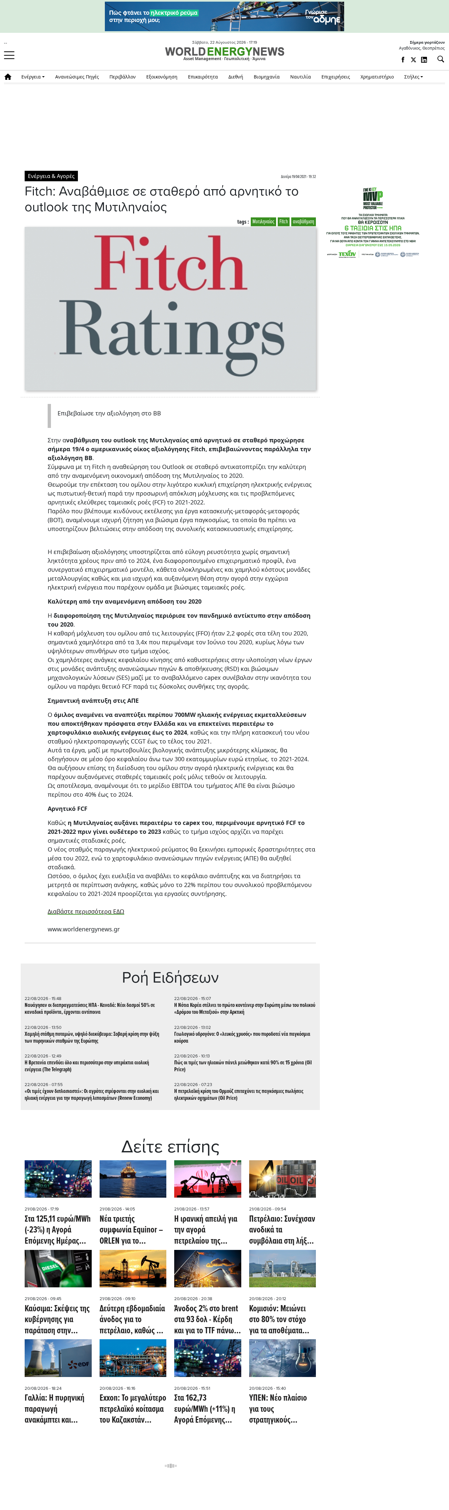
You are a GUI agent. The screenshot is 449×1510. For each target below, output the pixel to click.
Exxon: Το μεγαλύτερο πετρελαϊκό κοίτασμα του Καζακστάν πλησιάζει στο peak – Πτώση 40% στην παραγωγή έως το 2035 (133, 1409)
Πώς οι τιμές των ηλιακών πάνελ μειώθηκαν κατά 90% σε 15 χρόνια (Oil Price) (243, 1066)
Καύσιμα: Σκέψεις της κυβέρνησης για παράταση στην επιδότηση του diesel (57, 1320)
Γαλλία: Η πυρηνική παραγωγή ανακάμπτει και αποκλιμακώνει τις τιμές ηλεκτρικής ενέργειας (54, 1409)
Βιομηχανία (267, 77)
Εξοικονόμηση (161, 77)
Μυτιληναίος (263, 222)
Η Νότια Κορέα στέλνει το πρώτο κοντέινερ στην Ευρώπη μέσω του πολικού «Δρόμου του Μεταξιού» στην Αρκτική (244, 1009)
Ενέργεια (31, 77)
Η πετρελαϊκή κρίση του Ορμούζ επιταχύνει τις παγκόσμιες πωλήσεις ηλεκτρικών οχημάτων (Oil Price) (238, 1095)
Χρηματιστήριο (377, 77)
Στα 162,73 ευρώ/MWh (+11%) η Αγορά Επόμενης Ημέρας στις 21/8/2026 (204, 1409)
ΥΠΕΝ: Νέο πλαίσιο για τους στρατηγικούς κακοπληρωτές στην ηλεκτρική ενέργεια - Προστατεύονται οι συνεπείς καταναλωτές (280, 1409)
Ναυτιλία (300, 77)
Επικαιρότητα (203, 77)
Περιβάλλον (122, 77)
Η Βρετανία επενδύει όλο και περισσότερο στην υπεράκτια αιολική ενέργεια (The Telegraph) (87, 1066)
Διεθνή (235, 77)
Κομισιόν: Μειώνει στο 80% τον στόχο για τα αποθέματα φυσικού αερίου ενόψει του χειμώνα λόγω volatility (279, 1320)
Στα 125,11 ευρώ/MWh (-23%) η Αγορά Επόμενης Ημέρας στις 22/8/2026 (58, 1230)
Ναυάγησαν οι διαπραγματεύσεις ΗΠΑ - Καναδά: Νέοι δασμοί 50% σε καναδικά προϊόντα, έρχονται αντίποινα (90, 1009)
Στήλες (411, 77)
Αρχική (10, 77)
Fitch (283, 222)
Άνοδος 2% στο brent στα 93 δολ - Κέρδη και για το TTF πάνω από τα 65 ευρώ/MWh (207, 1320)
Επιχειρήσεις (335, 77)
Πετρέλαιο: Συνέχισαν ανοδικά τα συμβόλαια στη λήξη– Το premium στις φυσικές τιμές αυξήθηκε (282, 1230)
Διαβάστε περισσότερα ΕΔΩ (86, 911)
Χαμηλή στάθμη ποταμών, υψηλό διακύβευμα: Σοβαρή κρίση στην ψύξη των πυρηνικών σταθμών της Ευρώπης (92, 1038)
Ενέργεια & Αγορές (51, 176)
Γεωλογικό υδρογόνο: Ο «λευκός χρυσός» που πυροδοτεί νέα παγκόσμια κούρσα (242, 1038)
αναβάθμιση (303, 222)
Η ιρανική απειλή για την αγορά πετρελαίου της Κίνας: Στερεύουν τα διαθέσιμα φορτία (205, 1230)
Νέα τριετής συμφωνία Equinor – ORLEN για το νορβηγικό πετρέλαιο (132, 1230)
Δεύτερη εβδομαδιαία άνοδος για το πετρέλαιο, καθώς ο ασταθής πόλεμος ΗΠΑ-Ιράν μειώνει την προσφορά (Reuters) (133, 1320)
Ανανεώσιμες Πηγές (77, 77)
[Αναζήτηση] (438, 59)
